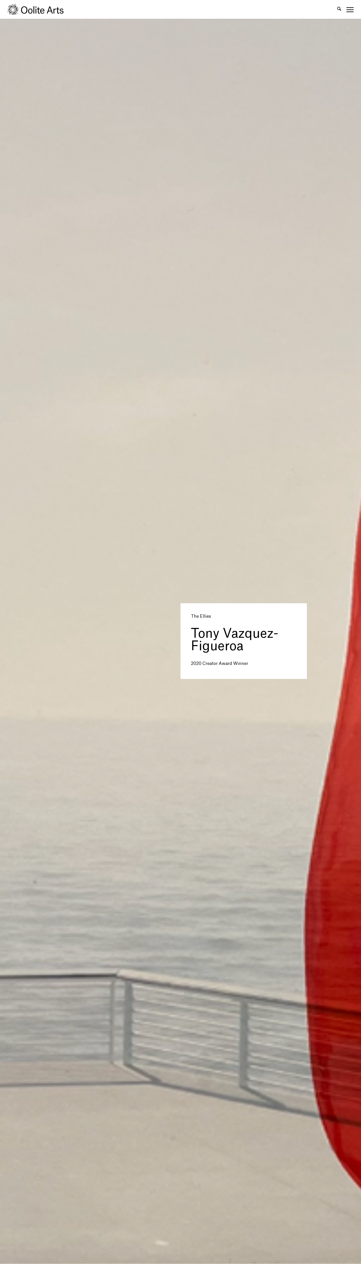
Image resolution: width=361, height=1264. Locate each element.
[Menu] (349, 9)
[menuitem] (339, 9)
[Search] (339, 9)
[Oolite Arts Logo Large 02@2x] (37, 9)
